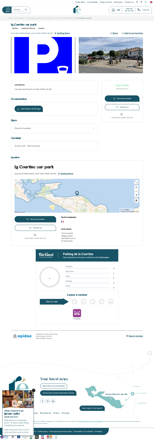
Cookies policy (43, 431)
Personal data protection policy (60, 431)
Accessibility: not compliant (83, 431)
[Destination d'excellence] (13, 437)
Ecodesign (98, 431)
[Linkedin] (53, 401)
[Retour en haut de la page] (150, 353)
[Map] (137, 2)
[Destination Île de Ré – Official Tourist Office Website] (77, 10)
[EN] (151, 2)
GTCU (34, 431)
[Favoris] (146, 2)
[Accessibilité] (141, 2)
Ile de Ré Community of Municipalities (91, 421)
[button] (151, 2)
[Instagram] (48, 401)
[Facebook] (42, 401)
